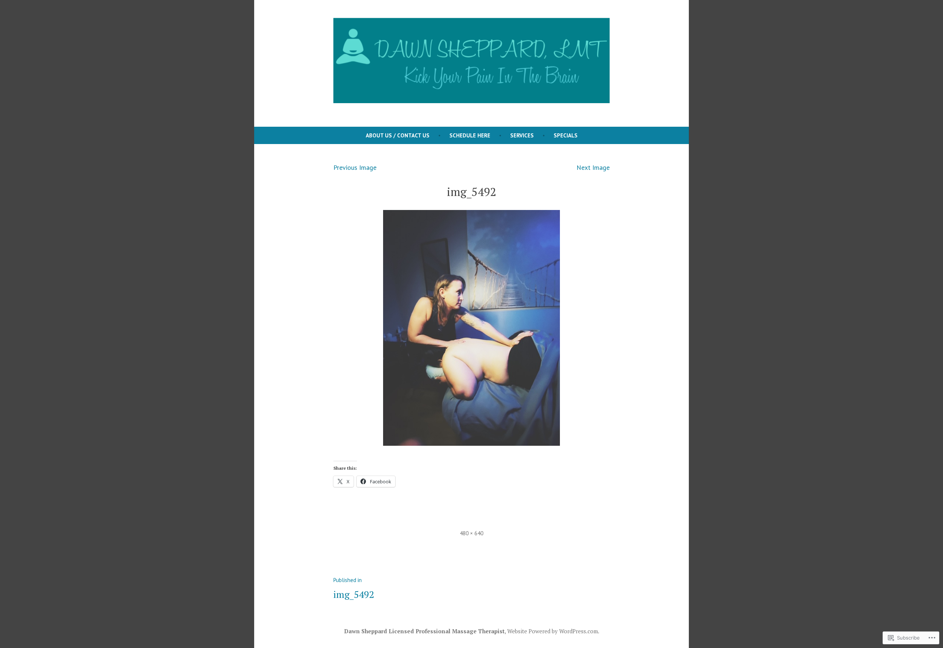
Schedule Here (469, 135)
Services (522, 135)
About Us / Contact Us (398, 135)
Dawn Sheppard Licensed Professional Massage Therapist (424, 631)
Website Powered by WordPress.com (552, 631)
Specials (566, 135)
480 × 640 (471, 533)
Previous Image (354, 167)
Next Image (593, 167)
